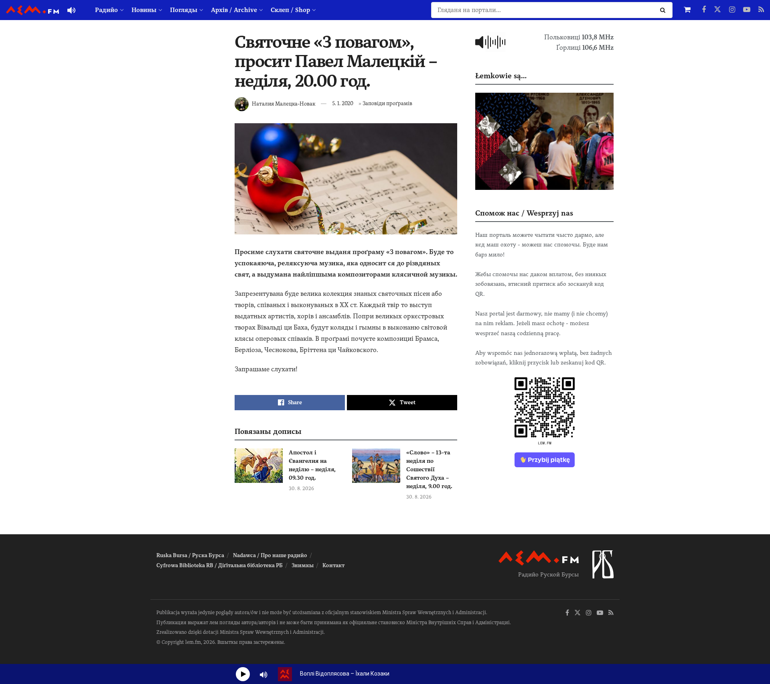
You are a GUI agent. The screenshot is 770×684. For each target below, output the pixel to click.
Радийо (106, 10)
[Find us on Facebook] (704, 10)
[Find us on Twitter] (717, 10)
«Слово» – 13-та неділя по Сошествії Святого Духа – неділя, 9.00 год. (429, 469)
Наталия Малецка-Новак (283, 103)
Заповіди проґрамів (387, 103)
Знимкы (303, 565)
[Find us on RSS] (761, 10)
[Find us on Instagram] (732, 10)
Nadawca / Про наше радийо (270, 555)
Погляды (183, 10)
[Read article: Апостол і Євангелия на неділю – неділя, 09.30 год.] (259, 465)
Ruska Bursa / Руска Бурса (190, 555)
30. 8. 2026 (301, 488)
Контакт (333, 565)
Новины (144, 10)
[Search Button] (664, 10)
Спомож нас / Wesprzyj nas (524, 213)
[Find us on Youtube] (746, 10)
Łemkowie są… (501, 75)
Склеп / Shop (290, 10)
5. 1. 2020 (342, 103)
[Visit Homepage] (32, 10)
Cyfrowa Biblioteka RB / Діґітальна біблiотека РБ (219, 565)
